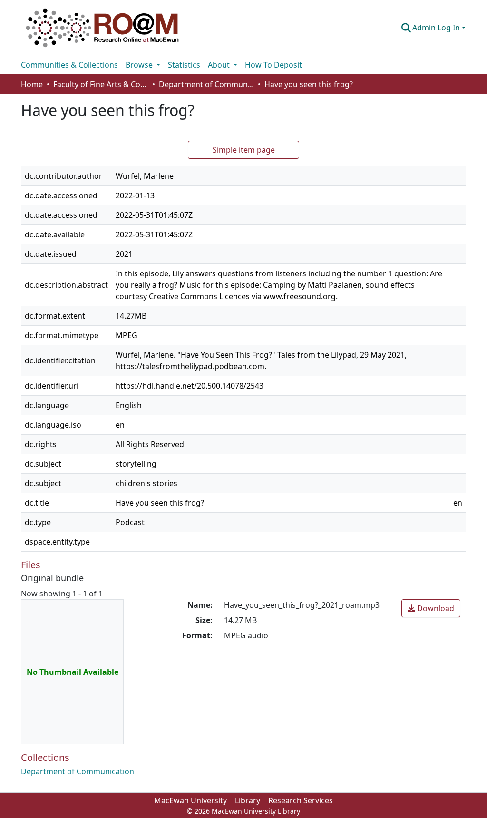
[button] (102, 27)
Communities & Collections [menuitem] (69, 64)
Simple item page (244, 150)
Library (247, 800)
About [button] (220, 64)
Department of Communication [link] (206, 84)
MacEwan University (190, 800)
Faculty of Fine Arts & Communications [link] (100, 84)
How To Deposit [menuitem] (273, 64)
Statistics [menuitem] (184, 64)
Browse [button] (140, 64)
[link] (430, 608)
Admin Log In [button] (437, 27)
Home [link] (32, 84)
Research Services (300, 800)
